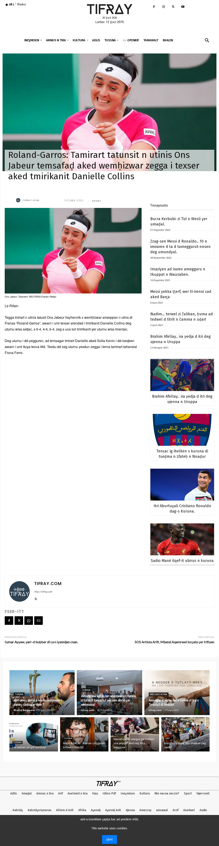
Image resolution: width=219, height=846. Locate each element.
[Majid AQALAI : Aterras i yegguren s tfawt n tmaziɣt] (84, 734)
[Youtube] (182, 7)
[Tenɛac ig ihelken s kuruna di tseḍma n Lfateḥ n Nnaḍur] (182, 430)
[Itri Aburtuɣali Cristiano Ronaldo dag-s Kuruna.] (182, 485)
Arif (167, 738)
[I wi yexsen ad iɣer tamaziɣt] (33, 734)
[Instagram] (163, 7)
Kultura (119, 734)
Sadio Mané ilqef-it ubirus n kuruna (182, 560)
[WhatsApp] (28, 620)
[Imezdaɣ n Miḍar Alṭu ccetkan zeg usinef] (185, 734)
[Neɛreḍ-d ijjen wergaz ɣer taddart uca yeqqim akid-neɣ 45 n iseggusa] (135, 734)
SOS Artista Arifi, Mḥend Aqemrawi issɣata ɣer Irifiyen (174, 642)
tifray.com (30, 200)
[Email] (38, 620)
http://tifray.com (43, 591)
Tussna (19, 694)
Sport (96, 201)
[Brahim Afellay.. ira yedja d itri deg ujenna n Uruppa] (182, 375)
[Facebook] (154, 7)
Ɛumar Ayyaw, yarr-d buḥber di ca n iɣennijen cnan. (41, 642)
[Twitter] (173, 7)
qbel (109, 839)
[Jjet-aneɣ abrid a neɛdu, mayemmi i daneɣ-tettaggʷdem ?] (42, 692)
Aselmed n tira (158, 694)
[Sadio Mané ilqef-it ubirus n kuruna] (182, 539)
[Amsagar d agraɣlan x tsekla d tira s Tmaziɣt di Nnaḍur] (177, 692)
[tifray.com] (19, 200)
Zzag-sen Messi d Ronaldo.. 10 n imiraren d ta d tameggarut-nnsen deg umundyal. (180, 246)
